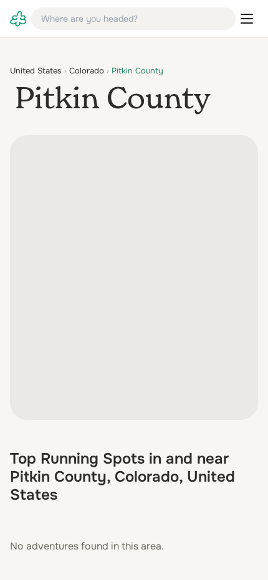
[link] (18, 19)
